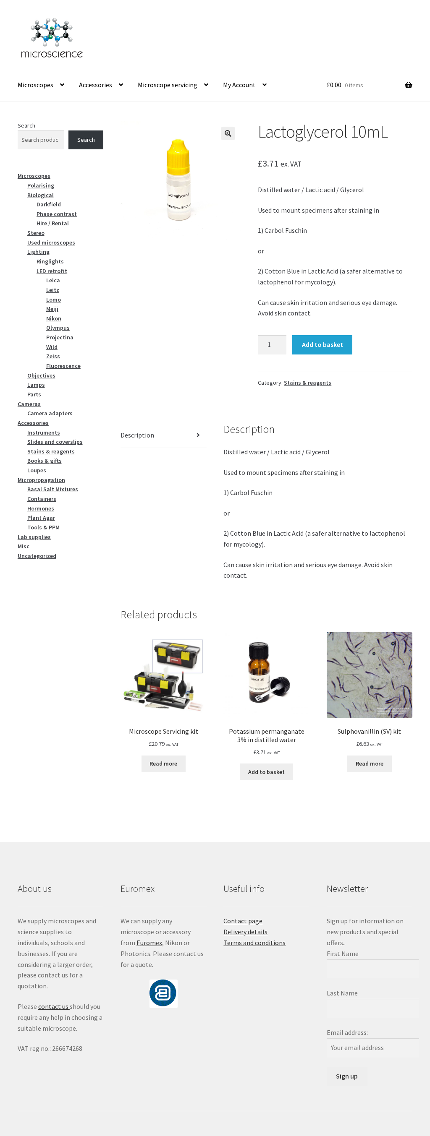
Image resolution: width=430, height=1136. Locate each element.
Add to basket (322, 344)
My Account (239, 85)
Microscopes (35, 85)
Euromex (149, 942)
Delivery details (245, 932)
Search (26, 125)
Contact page (242, 921)
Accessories (95, 85)
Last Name (342, 993)
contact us (54, 1006)
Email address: (347, 1032)
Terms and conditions (254, 942)
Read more (163, 763)
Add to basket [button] (266, 772)
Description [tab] (137, 435)
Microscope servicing (167, 85)
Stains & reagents (307, 382)
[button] (228, 133)
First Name (343, 953)
